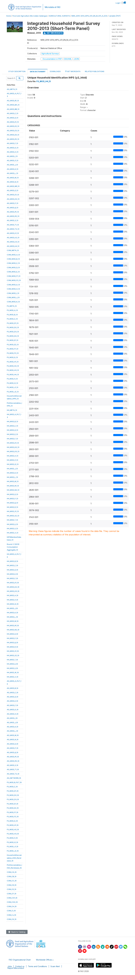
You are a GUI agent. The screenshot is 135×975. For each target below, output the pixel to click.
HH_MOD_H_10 (12, 595)
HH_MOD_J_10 (12, 608)
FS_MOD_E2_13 (13, 344)
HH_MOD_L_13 (12, 477)
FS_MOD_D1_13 (12, 323)
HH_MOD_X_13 (12, 533)
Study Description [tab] (16, 71)
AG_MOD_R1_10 (13, 757)
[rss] (98, 946)
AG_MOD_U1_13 (13, 233)
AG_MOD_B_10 (12, 688)
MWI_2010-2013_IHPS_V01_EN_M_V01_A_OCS (89, 16)
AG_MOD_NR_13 (13, 186)
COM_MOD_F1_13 (13, 276)
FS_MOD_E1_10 (12, 804)
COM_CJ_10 (11, 915)
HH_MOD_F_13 (12, 439)
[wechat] (125, 946)
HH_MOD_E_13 (12, 434)
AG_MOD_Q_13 (12, 208)
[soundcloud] (107, 946)
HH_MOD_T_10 (12, 660)
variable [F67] (114, 16)
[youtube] (84, 951)
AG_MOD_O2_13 (13, 199)
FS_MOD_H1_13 (12, 362)
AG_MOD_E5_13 (13, 139)
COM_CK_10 (11, 919)
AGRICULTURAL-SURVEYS (59, 16)
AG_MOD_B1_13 (13, 100)
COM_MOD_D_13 (13, 267)
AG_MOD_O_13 (12, 190)
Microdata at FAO (52, 7)
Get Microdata (54, 33)
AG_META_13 (12, 89)
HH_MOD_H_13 (12, 456)
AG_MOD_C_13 (12, 113)
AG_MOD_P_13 (12, 203)
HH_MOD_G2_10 (13, 587)
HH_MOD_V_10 (12, 668)
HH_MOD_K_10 (12, 612)
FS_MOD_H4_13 (13, 374)
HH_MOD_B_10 (12, 561)
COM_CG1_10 (12, 898)
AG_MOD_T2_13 (13, 229)
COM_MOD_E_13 (13, 272)
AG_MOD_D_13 (12, 118)
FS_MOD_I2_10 (12, 842)
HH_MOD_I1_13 (12, 460)
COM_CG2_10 (12, 902)
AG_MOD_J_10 (12, 722)
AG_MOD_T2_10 (13, 774)
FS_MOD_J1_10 (12, 846)
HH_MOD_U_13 (12, 524)
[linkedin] (94, 946)
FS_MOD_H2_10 (13, 829)
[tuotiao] (116, 946)
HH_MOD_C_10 (12, 565)
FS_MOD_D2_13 (13, 327)
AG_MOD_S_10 (12, 765)
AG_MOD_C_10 (12, 692)
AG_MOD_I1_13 (12, 160)
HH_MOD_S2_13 (13, 516)
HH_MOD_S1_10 (13, 651)
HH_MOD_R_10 (12, 647)
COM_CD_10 (11, 885)
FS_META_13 (12, 306)
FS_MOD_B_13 (12, 315)
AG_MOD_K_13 (12, 169)
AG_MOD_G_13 (12, 148)
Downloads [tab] (55, 71)
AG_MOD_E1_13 (13, 122)
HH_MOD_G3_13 (13, 451)
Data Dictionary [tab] (37, 72)
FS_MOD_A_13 (12, 310)
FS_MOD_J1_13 (12, 387)
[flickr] (84, 946)
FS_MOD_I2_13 (12, 383)
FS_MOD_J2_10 (13, 851)
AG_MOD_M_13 (13, 178)
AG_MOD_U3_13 (13, 242)
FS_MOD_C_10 (12, 787)
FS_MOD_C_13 (12, 319)
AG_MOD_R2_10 (13, 761)
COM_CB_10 (11, 876)
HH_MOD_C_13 (12, 426)
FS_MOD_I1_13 (12, 379)
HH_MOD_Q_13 (12, 503)
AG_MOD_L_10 (12, 731)
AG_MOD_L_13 (12, 173)
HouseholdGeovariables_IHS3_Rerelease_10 (14, 858)
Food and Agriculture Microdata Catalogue (30, 16)
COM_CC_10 (11, 881)
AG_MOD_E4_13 (13, 135)
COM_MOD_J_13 (13, 297)
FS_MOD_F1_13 (12, 349)
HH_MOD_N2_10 (13, 630)
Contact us (19, 966)
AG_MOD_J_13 (12, 165)
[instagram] (89, 946)
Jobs (10, 966)
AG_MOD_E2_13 (13, 126)
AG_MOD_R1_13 (13, 212)
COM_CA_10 (11, 872)
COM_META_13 (13, 250)
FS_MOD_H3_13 (13, 370)
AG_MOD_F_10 (12, 705)
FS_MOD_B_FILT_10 (14, 782)
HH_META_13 (12, 410)
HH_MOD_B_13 (12, 421)
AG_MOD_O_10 (12, 744)
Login (118, 3)
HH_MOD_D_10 (12, 570)
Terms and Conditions (37, 966)
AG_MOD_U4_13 (13, 246)
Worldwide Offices (44, 960)
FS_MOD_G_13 (12, 357)
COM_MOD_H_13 (13, 289)
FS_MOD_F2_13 (13, 353)
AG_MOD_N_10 (12, 739)
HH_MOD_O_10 (12, 634)
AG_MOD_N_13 (12, 182)
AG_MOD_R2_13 (13, 216)
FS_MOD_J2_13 (13, 392)
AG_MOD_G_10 (12, 709)
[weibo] (80, 951)
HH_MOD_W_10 (13, 672)
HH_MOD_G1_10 (13, 583)
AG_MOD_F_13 (12, 143)
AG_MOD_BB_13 (13, 109)
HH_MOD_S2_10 (13, 655)
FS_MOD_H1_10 (12, 825)
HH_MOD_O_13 (12, 494)
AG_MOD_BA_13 (13, 105)
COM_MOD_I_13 (13, 293)
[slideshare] (103, 946)
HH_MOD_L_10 (12, 617)
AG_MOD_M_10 (13, 735)
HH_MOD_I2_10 (12, 604)
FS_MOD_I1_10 (12, 838)
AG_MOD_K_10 (12, 727)
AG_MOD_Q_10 (12, 752)
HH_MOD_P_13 (12, 498)
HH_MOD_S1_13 (13, 511)
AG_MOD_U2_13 (13, 237)
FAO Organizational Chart (20, 960)
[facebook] (80, 946)
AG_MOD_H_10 (12, 714)
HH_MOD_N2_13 (13, 490)
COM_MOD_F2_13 (14, 280)
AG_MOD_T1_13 (13, 225)
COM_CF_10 (11, 894)
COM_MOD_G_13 (13, 285)
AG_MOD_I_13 (12, 156)
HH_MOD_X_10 (12, 677)
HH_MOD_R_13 (12, 507)
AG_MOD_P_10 (12, 748)
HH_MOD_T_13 (12, 520)
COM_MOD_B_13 (13, 259)
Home (8, 16)
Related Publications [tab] (94, 71)
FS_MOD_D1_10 (12, 791)
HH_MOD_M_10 (12, 621)
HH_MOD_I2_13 (12, 464)
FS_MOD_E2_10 (13, 808)
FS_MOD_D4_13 (13, 336)
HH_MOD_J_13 (12, 469)
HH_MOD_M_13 (12, 481)
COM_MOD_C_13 (13, 263)
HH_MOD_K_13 (12, 473)
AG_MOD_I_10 (12, 718)
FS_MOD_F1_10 (12, 812)
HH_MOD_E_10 (12, 574)
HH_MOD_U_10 (12, 664)
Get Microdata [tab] (73, 71)
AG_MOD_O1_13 (13, 195)
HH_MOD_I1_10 (12, 600)
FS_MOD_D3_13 (13, 332)
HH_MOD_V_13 (12, 528)
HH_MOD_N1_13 (13, 486)
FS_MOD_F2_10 (13, 816)
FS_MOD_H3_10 (13, 834)
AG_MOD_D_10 (12, 697)
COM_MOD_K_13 (13, 302)
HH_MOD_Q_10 (12, 642)
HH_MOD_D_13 (12, 430)
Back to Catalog (18, 932)
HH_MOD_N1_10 (13, 625)
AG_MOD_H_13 (12, 152)
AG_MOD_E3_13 (13, 130)
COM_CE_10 (11, 889)
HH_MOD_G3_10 (13, 591)
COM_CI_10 (11, 911)
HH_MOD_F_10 (12, 578)
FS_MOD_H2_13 (13, 366)
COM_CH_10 (11, 906)
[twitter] (121, 946)
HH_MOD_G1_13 (13, 443)
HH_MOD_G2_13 (13, 447)
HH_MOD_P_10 (12, 638)
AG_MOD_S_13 (12, 220)
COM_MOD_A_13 (13, 255)
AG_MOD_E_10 (12, 701)
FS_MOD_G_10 (12, 821)
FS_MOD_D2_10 (13, 795)
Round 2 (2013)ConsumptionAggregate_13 (13, 547)
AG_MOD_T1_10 (13, 769)
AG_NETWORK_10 (14, 778)
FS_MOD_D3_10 (13, 799)
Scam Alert (55, 966)
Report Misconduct (16, 968)
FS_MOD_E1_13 (12, 340)
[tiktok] (112, 946)
